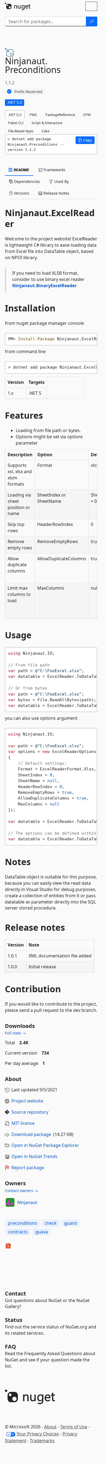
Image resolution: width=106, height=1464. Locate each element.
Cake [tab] (45, 130)
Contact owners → (21, 1190)
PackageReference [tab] (60, 114)
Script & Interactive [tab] (47, 122)
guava (41, 1232)
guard (70, 1223)
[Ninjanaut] (10, 1202)
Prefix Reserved (28, 91)
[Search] (91, 21)
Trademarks (42, 1441)
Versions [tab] (21, 193)
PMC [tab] (33, 114)
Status (13, 1320)
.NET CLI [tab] (14, 114)
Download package (31, 1134)
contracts (18, 1232)
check (51, 1223)
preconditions (22, 1223)
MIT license (23, 1123)
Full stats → (15, 1033)
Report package (27, 1168)
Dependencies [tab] (26, 181)
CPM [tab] (87, 114)
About (50, 1427)
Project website (27, 1101)
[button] (85, 140)
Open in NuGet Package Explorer (45, 1145)
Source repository (29, 1112)
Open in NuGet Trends (34, 1156)
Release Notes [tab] (55, 193)
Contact (15, 1293)
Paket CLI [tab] (15, 122)
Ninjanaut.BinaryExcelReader (44, 286)
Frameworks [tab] (54, 169)
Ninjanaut (27, 1202)
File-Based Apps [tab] (20, 130)
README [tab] (21, 169)
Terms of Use (73, 1427)
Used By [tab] (61, 181)
